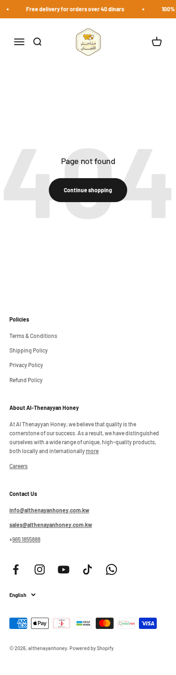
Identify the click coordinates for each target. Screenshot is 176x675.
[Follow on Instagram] (39, 569)
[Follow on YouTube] (63, 569)
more (92, 450)
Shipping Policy (28, 350)
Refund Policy (26, 380)
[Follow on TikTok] (87, 569)
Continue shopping (88, 190)
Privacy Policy (26, 364)
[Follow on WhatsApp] (111, 569)
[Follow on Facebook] (15, 569)
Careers (18, 466)
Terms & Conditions (33, 335)
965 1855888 (26, 539)
